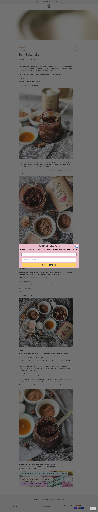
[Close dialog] (77, 246)
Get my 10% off (49, 265)
